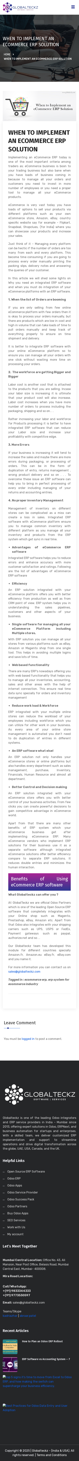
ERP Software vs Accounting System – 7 (46, 1359)
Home (7, 54)
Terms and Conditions (52, 1455)
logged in (28, 1039)
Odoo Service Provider (22, 1192)
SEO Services (16, 1220)
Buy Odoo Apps (17, 1213)
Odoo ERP (14, 1178)
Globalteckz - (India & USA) (50, 1450)
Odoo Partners (17, 1206)
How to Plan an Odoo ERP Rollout (42, 1341)
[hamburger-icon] (73, 7)
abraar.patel (28, 1316)
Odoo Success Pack (20, 1199)
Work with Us (16, 1227)
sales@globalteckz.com (24, 971)
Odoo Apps (14, 1185)
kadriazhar (10, 1316)
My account (15, 1234)
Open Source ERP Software (26, 1171)
